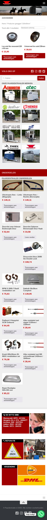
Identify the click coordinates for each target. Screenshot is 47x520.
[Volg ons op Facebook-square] (32, 71)
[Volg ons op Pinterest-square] (39, 71)
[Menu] (44, 3)
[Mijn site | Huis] (8, 3)
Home (4, 24)
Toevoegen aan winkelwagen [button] (9, 58)
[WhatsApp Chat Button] (41, 514)
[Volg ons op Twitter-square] (43, 71)
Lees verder (30, 237)
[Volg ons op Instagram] (36, 71)
